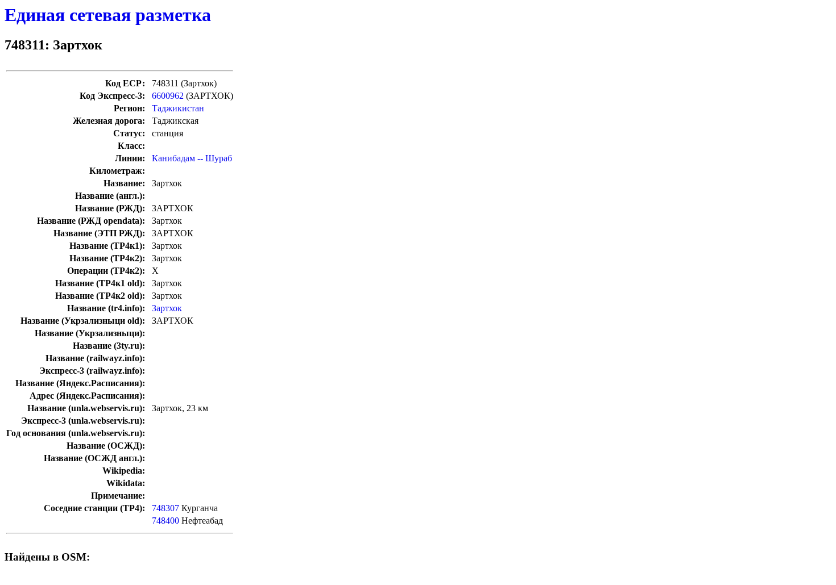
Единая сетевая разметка (108, 15)
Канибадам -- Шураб (192, 158)
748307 (165, 508)
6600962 (168, 96)
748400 (165, 520)
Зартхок (167, 308)
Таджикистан (178, 108)
